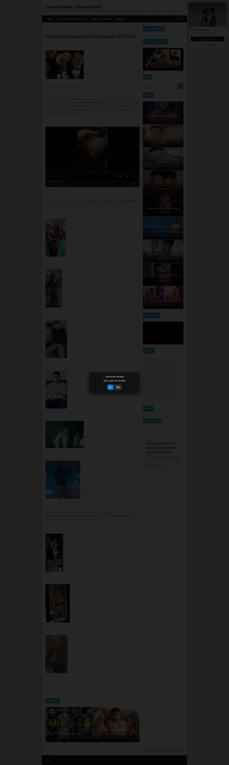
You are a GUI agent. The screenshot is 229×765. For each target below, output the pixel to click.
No (118, 387)
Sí (110, 387)
